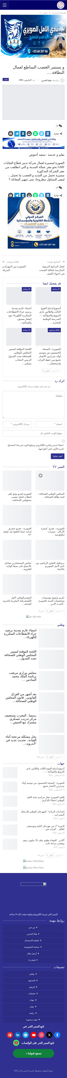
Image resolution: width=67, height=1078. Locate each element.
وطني (31, 974)
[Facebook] (57, 1035)
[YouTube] (33, 1035)
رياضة (31, 1013)
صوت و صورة (32, 1019)
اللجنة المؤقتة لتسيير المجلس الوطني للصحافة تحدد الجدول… (20, 655)
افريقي (32, 987)
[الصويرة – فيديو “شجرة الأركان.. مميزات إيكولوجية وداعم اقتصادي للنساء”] (50, 515)
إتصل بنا (32, 960)
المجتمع (32, 980)
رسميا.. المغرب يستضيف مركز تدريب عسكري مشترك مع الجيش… (20, 719)
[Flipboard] (10, 1035)
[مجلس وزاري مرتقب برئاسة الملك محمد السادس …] (51, 680)
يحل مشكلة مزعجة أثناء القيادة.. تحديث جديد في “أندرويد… (21, 740)
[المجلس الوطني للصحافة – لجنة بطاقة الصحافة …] (50, 481)
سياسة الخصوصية (31, 947)
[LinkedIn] (18, 1035)
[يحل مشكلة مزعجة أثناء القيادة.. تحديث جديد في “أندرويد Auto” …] (51, 743)
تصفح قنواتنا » (33, 1053)
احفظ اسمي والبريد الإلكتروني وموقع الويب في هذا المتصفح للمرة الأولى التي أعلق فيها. (36, 447)
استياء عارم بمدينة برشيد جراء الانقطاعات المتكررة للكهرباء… (20, 634)
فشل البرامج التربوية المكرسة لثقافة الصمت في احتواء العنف (51, 270)
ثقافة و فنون (54, 330)
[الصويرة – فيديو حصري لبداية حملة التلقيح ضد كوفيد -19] (17, 515)
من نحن (32, 927)
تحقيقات (31, 993)
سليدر (6, 79)
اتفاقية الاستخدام (32, 940)
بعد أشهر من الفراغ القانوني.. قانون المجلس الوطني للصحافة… (20, 697)
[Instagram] (41, 1035)
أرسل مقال (32, 953)
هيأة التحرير (32, 934)
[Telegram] (26, 1035)
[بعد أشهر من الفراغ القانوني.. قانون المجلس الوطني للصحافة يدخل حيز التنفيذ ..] (51, 701)
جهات (31, 1000)
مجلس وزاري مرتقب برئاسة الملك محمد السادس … (22, 676)
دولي (32, 1006)
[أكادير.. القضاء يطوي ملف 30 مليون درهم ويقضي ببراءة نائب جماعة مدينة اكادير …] (10, 844)
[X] (49, 1035)
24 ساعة (56, 289)
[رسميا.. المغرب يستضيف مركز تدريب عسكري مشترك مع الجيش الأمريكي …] (51, 722)
